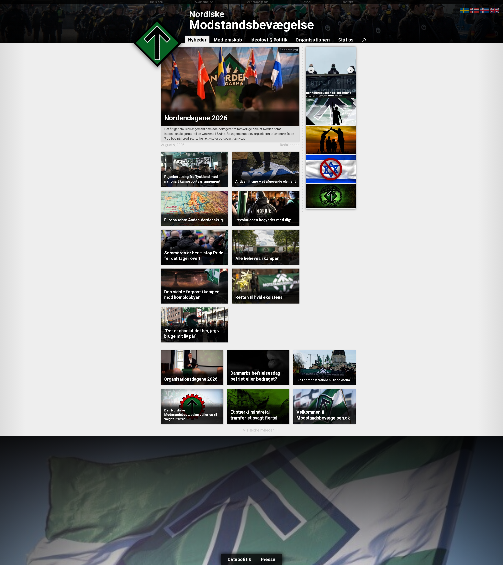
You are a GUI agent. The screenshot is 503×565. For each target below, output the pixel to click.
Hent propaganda (256, 2)
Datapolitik (239, 559)
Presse (305, 2)
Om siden (156, 2)
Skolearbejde (204, 2)
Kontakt (347, 2)
